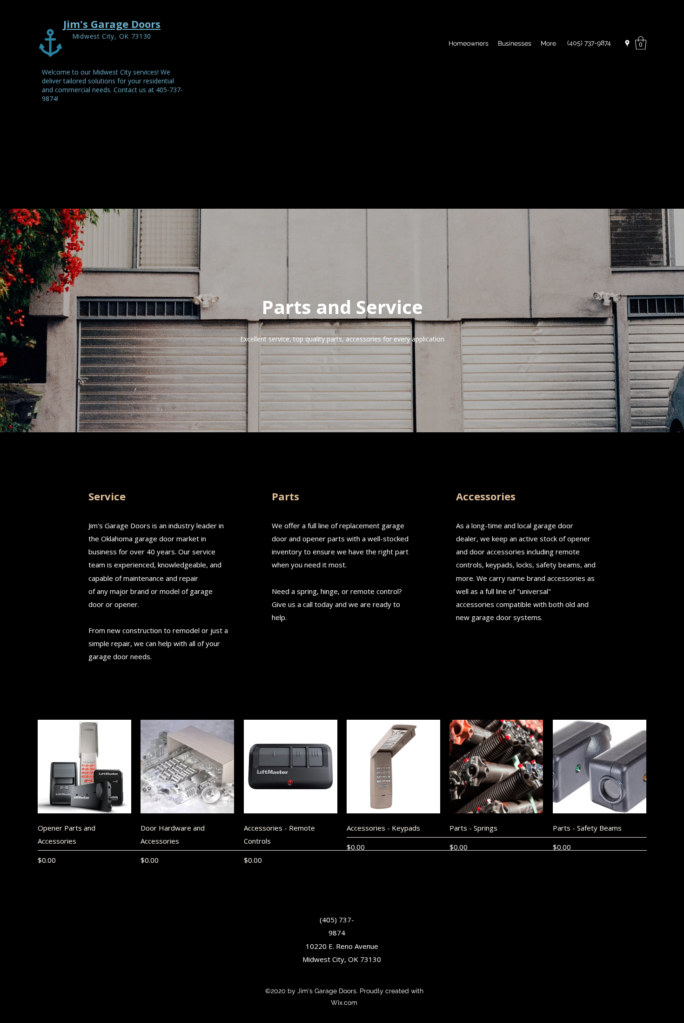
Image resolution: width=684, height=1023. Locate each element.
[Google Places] (627, 43)
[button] (640, 43)
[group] (342, 792)
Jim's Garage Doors (112, 24)
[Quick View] (84, 766)
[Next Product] (659, 766)
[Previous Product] (24, 766)
